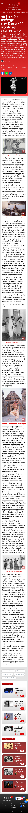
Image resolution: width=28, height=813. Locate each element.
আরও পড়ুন (8, 684)
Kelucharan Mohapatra (8, 670)
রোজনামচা (10, 12)
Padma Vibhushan (7, 674)
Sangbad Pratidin (19, 674)
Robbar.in (4, 12)
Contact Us (4, 805)
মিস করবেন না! (9, 739)
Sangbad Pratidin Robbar (9, 677)
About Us (4, 803)
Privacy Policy (14, 803)
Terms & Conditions (13, 806)
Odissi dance (20, 670)
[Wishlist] (15, 696)
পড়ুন (22, 696)
